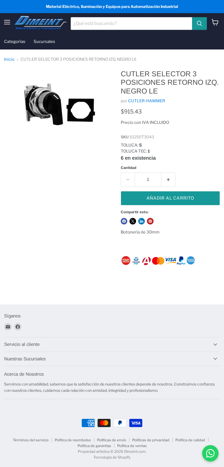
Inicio (9, 59)
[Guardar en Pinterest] (150, 221)
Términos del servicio (31, 440)
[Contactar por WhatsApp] (210, 453)
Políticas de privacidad (150, 440)
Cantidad (128, 168)
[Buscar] (199, 23)
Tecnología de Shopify (112, 457)
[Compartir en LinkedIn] (141, 221)
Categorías (14, 41)
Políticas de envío (111, 440)
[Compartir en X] (132, 221)
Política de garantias (94, 445)
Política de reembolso (73, 440)
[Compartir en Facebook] (124, 221)
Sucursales (44, 41)
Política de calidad (190, 440)
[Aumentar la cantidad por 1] (168, 180)
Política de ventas (132, 445)
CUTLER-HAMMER (146, 100)
